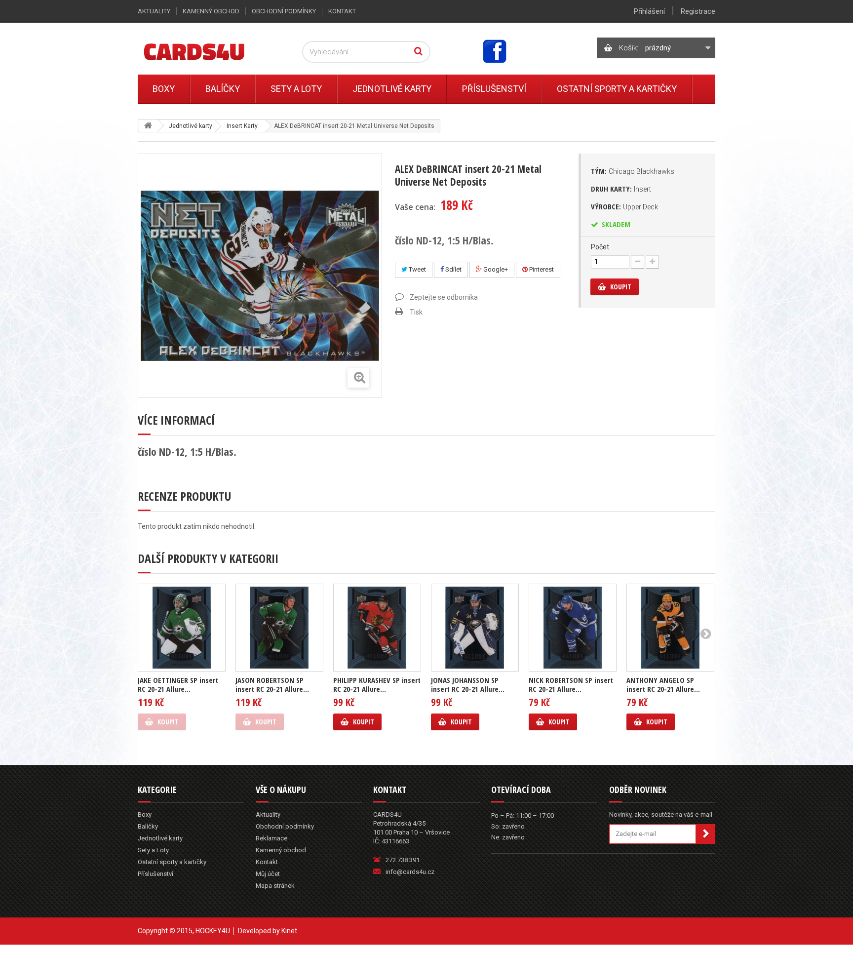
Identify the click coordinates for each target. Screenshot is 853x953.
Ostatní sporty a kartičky (617, 88)
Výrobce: (624, 206)
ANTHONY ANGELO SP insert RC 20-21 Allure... (663, 684)
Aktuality (154, 11)
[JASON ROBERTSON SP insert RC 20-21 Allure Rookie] (279, 628)
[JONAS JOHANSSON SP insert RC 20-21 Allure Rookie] (475, 628)
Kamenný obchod (211, 11)
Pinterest (541, 269)
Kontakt (342, 11)
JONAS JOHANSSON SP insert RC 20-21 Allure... (467, 684)
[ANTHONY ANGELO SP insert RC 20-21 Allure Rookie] (670, 628)
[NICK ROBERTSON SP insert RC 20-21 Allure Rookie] (573, 628)
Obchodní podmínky (284, 11)
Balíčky (222, 88)
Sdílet (453, 269)
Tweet (416, 269)
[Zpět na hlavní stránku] (148, 125)
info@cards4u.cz (410, 871)
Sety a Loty (296, 88)
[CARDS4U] (206, 51)
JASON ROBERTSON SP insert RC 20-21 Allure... (272, 684)
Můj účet (268, 873)
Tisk (416, 312)
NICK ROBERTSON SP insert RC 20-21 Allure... (571, 684)
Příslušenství (494, 88)
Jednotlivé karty (391, 88)
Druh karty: (621, 189)
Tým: (632, 171)
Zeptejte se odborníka (444, 297)
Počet (600, 247)
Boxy (164, 88)
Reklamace (271, 838)
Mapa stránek (275, 885)
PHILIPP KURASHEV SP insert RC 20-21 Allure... (377, 684)
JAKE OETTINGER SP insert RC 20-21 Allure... (178, 684)
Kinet (289, 931)
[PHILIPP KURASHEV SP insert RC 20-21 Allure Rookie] (377, 628)
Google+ (495, 269)
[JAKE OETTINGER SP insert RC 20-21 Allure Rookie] (182, 628)
